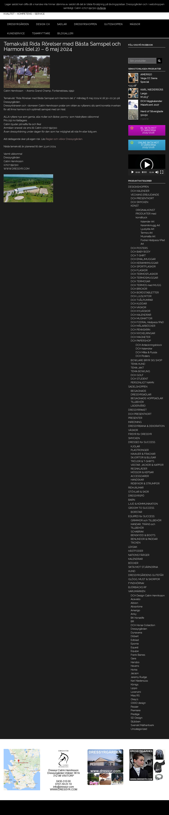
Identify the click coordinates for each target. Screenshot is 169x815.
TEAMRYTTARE (41, 33)
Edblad (135, 640)
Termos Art (146, 232)
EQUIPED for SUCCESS (141, 516)
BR (132, 621)
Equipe (135, 651)
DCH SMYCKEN (139, 202)
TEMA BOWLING (140, 371)
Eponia (135, 643)
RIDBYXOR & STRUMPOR (145, 483)
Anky (133, 614)
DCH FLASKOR (139, 270)
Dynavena (136, 632)
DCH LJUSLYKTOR (141, 296)
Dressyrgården (139, 628)
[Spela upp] (132, 172)
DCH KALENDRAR (141, 314)
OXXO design (138, 702)
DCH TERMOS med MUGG (146, 285)
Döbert (134, 636)
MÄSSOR (135, 24)
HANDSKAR (137, 479)
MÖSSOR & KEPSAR (142, 472)
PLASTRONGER (140, 450)
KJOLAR (135, 446)
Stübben (135, 721)
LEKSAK (132, 546)
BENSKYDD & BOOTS (143, 535)
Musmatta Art (148, 236)
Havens (135, 665)
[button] (146, 165)
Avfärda (101, 8)
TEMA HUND (138, 363)
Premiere (135, 710)
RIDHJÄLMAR (136, 487)
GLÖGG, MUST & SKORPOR (144, 579)
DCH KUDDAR (139, 303)
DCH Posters (143, 356)
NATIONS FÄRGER (138, 555)
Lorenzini (136, 691)
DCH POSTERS (139, 248)
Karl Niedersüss (139, 680)
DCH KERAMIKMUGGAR (144, 262)
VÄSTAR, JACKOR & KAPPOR (147, 464)
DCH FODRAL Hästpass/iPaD (147, 322)
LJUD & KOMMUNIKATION (143, 503)
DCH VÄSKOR (138, 307)
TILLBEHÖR (137, 401)
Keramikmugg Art (150, 225)
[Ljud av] (157, 172)
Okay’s (134, 699)
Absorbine (136, 606)
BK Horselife (137, 617)
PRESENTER (135, 417)
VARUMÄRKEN (136, 591)
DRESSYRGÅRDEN (18, 24)
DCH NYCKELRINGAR (143, 333)
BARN (131, 499)
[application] (146, 164)
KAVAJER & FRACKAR (143, 453)
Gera (133, 658)
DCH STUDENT (139, 378)
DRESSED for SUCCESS (141, 442)
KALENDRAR (135, 559)
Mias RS (135, 695)
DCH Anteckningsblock (149, 344)
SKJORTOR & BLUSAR (143, 457)
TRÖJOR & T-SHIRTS (142, 461)
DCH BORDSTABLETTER (145, 292)
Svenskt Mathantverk (142, 725)
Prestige (135, 714)
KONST (135, 205)
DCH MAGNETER (140, 337)
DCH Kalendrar (144, 348)
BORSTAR (136, 512)
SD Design (136, 717)
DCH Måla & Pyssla (146, 352)
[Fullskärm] (161, 172)
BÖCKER (133, 563)
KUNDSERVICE (16, 33)
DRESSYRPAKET (137, 409)
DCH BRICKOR (139, 288)
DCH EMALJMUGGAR (143, 259)
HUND (131, 571)
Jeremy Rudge (139, 677)
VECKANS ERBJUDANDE (145, 194)
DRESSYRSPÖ (136, 495)
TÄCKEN (135, 542)
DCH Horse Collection (143, 625)
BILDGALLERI (65, 33)
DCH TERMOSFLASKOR (144, 273)
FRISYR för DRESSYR (140, 434)
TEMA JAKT (137, 367)
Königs (134, 684)
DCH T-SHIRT (138, 255)
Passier (134, 706)
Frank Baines (138, 654)
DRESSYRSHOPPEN (85, 24)
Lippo (134, 688)
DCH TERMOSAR (140, 281)
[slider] (144, 172)
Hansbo (135, 662)
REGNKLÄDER (139, 468)
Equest (134, 647)
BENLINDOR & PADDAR (144, 539)
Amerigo (135, 610)
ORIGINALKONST (145, 210)
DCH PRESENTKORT (142, 198)
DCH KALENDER (140, 190)
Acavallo (135, 599)
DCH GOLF (137, 375)
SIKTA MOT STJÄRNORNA (143, 567)
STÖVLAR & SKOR (138, 491)
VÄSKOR (133, 430)
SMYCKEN (134, 438)
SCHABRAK (137, 531)
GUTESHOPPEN (113, 24)
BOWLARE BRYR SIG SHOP (146, 360)
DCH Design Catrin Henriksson (148, 595)
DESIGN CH (43, 24)
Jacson (135, 673)
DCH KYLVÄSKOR (140, 311)
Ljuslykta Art (147, 229)
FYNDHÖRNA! (136, 583)
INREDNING (135, 422)
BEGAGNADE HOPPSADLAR (147, 398)
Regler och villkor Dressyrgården (64, 139)
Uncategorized (139, 729)
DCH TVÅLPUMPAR (142, 300)
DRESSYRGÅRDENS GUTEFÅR (146, 575)
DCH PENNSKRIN (140, 329)
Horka (134, 669)
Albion (134, 602)
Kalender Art (147, 221)
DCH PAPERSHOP (141, 340)
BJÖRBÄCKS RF (137, 587)
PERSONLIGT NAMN (142, 382)
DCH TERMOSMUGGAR (144, 277)
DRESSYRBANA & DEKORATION (146, 426)
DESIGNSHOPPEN (138, 186)
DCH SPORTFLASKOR (143, 266)
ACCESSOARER (140, 476)
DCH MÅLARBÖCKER (143, 325)
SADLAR (62, 24)
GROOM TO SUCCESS (141, 507)
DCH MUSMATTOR (141, 318)
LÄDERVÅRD (138, 405)
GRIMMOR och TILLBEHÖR (146, 520)
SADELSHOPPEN (137, 386)
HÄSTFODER (135, 550)
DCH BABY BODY (140, 251)
